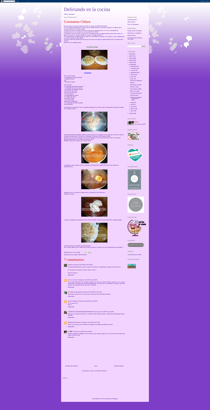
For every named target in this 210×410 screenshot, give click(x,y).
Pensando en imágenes (134, 33)
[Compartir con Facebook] (89, 252)
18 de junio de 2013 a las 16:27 (88, 301)
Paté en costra (134, 86)
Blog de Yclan (132, 35)
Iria (69, 331)
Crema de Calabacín (136, 80)
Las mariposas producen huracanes (135, 38)
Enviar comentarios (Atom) (99, 370)
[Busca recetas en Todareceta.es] (134, 254)
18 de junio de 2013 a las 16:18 (92, 292)
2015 (131, 60)
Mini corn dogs (134, 91)
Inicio (96, 366)
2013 (131, 64)
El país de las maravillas (135, 30)
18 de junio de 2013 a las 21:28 (104, 311)
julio (132, 76)
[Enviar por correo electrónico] (84, 252)
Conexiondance (132, 19)
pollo (71, 254)
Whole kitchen (82, 254)
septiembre (134, 72)
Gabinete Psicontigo (74, 322)
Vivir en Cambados (133, 24)
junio (132, 78)
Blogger (115, 398)
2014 (131, 62)
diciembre (134, 66)
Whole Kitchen (101, 26)
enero (132, 110)
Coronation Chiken (136, 89)
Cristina (70, 264)
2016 (131, 58)
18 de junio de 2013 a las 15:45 (83, 264)
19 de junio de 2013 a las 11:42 (90, 322)
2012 (131, 113)
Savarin (132, 82)
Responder (71, 275)
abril (132, 104)
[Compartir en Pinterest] (91, 252)
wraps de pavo (134, 95)
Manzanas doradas (135, 84)
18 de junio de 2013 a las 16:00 (87, 279)
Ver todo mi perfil (140, 124)
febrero (133, 108)
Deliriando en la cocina (87, 9)
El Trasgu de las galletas (75, 292)
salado (76, 254)
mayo (132, 102)
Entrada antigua (118, 366)
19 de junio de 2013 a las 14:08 (82, 331)
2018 (131, 54)
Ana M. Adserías (73, 301)
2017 (131, 56)
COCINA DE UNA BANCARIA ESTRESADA (81, 311)
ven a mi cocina (72, 279)
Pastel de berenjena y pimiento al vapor (136, 98)
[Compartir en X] (87, 252)
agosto (133, 74)
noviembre (134, 68)
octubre (133, 70)
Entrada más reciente (71, 366)
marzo (133, 106)
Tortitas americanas (136, 93)
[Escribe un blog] (86, 252)
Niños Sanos (131, 22)
